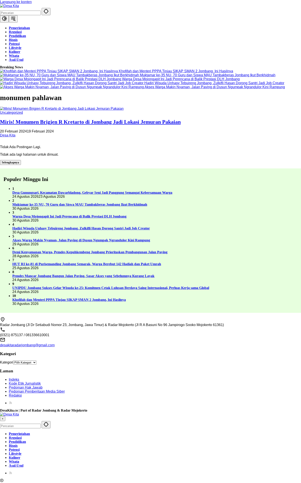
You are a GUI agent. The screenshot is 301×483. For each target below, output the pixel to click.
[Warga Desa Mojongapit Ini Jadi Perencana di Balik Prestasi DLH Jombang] (61, 79)
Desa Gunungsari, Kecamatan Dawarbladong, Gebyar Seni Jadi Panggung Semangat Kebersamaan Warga (92, 192)
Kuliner (14, 457)
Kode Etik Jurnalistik (25, 383)
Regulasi (15, 438)
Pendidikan (17, 442)
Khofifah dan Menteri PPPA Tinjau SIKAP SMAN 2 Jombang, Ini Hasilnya (176, 71)
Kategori (6, 362)
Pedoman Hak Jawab (26, 387)
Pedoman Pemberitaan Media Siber (37, 391)
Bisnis (13, 446)
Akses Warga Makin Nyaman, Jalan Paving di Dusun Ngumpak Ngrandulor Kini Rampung (215, 87)
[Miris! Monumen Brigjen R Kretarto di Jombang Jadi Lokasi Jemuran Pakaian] (62, 108)
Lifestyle (15, 453)
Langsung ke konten (16, 2)
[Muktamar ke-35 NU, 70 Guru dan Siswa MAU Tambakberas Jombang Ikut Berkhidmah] (70, 75)
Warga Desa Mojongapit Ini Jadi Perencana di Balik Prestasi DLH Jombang (181, 79)
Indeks (14, 379)
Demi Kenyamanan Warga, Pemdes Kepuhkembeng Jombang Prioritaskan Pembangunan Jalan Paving (89, 252)
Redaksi (15, 395)
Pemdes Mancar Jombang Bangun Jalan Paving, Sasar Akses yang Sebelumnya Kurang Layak (83, 276)
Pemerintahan (19, 434)
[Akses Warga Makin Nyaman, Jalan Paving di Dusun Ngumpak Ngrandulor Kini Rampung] (72, 87)
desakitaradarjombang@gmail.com (27, 345)
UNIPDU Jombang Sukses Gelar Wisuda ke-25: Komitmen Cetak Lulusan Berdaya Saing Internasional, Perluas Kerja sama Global (110, 288)
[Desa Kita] (9, 6)
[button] (46, 11)
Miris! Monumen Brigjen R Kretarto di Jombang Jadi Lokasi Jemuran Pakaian (90, 122)
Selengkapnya (10, 162)
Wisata (14, 461)
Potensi (14, 449)
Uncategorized (11, 112)
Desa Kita (7, 135)
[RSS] (10, 403)
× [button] (3, 418)
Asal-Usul (16, 465)
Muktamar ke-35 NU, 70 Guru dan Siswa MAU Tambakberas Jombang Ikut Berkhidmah (207, 75)
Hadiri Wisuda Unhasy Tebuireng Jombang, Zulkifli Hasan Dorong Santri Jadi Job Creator (214, 83)
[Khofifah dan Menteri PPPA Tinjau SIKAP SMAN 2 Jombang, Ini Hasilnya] (59, 71)
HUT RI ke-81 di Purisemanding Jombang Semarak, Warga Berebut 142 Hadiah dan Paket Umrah (86, 264)
